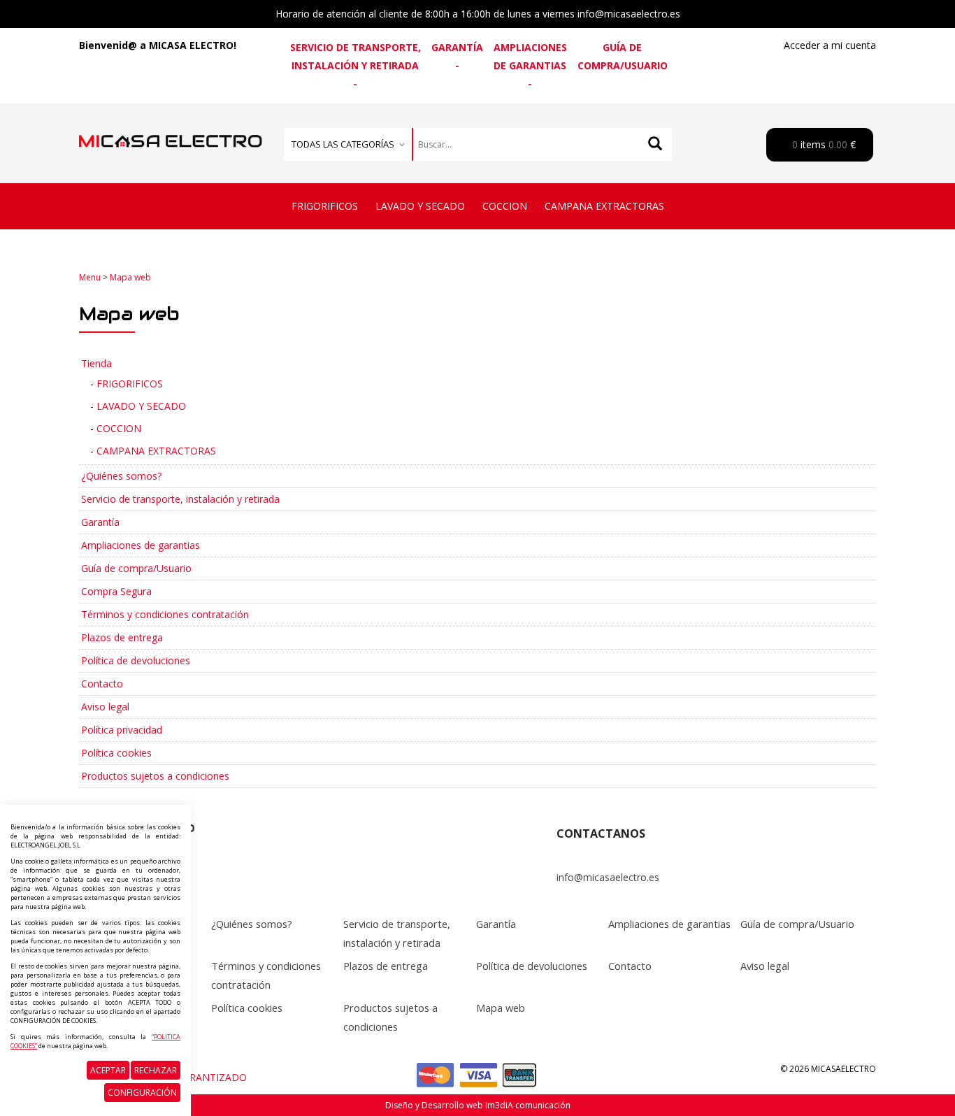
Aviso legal (105, 706)
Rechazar (155, 1070)
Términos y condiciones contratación (165, 614)
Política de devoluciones (135, 660)
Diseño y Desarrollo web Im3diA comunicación (477, 1105)
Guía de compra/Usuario (622, 56)
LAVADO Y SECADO (420, 206)
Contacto (102, 683)
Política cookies (116, 752)
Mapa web (130, 277)
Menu (90, 277)
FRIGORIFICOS (325, 206)
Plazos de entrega (122, 637)
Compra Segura (116, 591)
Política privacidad (121, 729)
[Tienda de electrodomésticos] (170, 126)
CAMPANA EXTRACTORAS (604, 206)
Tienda (96, 363)
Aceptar (108, 1070)
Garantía (457, 47)
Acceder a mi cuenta (830, 45)
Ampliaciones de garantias (530, 56)
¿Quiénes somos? (121, 475)
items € (822, 144)
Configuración (142, 1093)
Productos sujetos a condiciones (155, 775)
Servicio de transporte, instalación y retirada (355, 56)
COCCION (504, 206)
